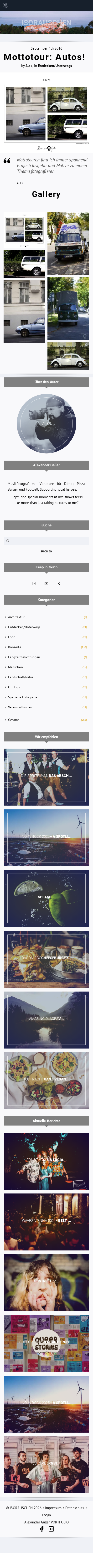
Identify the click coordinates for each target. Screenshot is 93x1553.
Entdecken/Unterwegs (24, 627)
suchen (46, 551)
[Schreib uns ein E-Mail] (46, 583)
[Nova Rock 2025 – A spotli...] (46, 837)
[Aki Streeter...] (46, 1282)
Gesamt (13, 720)
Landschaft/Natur (20, 677)
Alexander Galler (46, 465)
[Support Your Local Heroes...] (46, 1343)
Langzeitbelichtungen (24, 657)
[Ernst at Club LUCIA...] (46, 1161)
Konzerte (14, 647)
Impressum (53, 1508)
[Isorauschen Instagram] (33, 583)
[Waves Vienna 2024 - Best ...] (46, 1221)
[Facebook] (43, 1529)
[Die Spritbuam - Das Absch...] (46, 777)
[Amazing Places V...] (46, 1020)
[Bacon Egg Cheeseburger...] (46, 959)
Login (46, 1515)
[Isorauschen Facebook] (59, 583)
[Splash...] (46, 898)
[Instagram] (51, 1529)
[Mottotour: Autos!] (46, 112)
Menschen (15, 667)
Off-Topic (14, 687)
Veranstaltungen (20, 707)
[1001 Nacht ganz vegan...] (46, 1080)
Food (12, 637)
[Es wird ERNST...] (46, 1464)
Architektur (16, 617)
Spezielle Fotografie (22, 697)
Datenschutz (74, 1508)
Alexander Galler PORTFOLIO (46, 1522)
